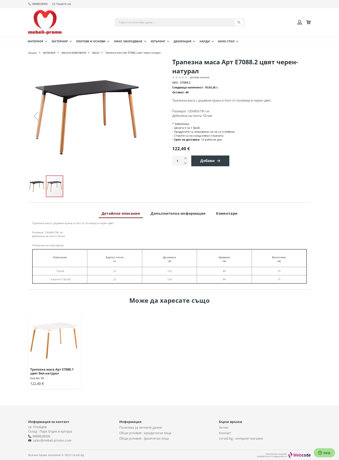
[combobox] (180, 22)
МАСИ (95, 53)
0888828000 (41, 436)
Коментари (226, 213)
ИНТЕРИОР (49, 53)
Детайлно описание (121, 213)
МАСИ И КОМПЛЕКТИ (74, 53)
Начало (32, 53)
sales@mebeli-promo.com (52, 440)
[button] (36, 116)
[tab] (121, 213)
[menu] (169, 41)
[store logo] (45, 22)
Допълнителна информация (178, 213)
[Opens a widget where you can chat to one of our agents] (324, 453)
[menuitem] (36, 41)
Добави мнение (199, 77)
